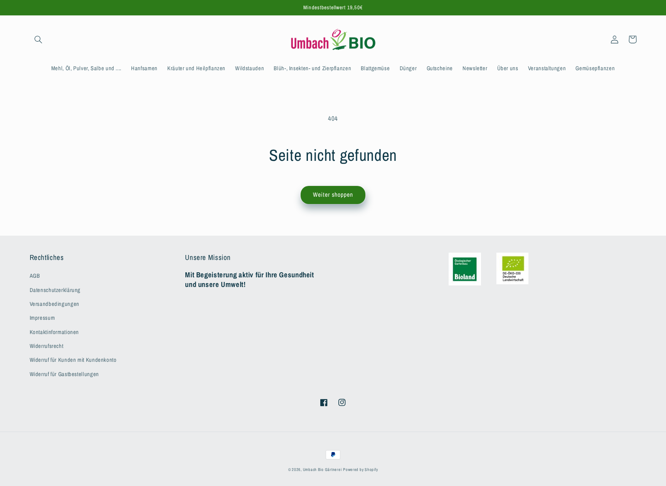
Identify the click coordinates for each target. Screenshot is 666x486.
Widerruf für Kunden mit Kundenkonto (73, 360)
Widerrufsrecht (47, 346)
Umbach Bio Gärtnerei (322, 469)
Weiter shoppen (333, 195)
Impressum (42, 318)
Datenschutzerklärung (55, 290)
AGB (35, 276)
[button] (38, 39)
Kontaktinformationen (54, 332)
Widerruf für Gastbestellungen (64, 374)
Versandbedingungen (54, 304)
